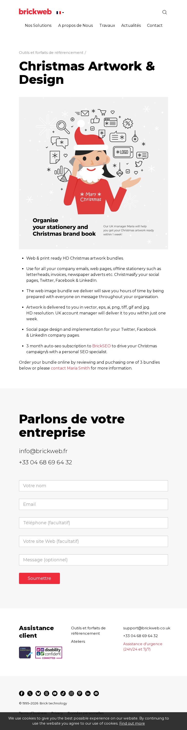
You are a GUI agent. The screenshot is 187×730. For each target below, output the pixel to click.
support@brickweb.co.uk (146, 628)
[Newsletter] (96, 693)
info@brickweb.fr (43, 451)
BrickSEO (101, 346)
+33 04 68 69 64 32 (45, 462)
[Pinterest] (79, 693)
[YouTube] (55, 693)
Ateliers (78, 641)
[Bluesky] (38, 693)
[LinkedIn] (88, 693)
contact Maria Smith (70, 368)
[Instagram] (71, 693)
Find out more (132, 723)
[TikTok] (63, 693)
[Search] (164, 12)
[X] (30, 693)
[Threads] (46, 693)
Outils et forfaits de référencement (51, 52)
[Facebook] (22, 693)
